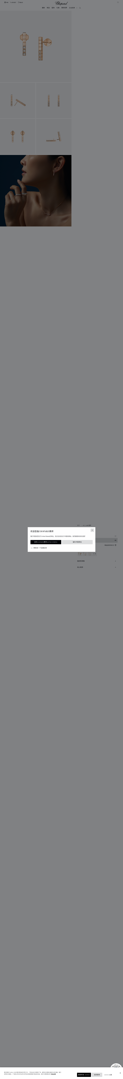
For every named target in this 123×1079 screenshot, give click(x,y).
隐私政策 (53, 1074)
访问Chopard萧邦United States (45, 542)
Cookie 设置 (108, 1074)
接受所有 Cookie (84, 1075)
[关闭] (120, 1073)
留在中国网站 (77, 542)
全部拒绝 (97, 1075)
